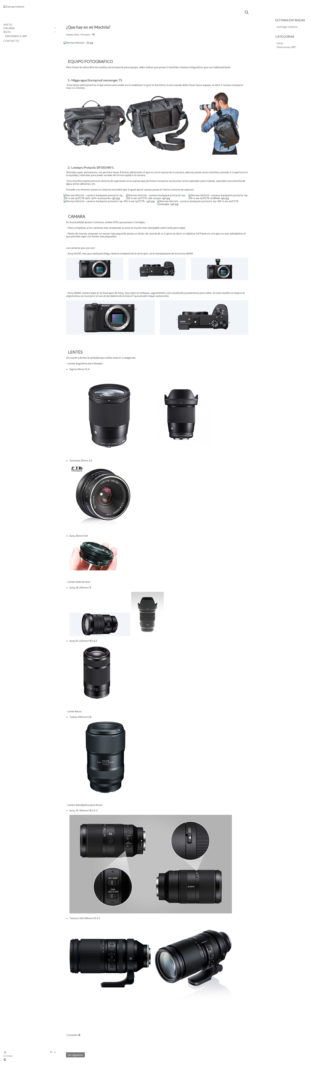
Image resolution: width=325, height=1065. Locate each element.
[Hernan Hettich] (13, 6)
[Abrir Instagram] (5, 1052)
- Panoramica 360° (285, 47)
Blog (7, 31)
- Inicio (279, 43)
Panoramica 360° (16, 36)
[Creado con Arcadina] (25, 1059)
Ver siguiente (75, 1055)
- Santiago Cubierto (286, 26)
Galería (9, 28)
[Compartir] (93, 34)
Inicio (7, 24)
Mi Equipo (85, 34)
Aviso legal (8, 1056)
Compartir (72, 1035)
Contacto (11, 40)
